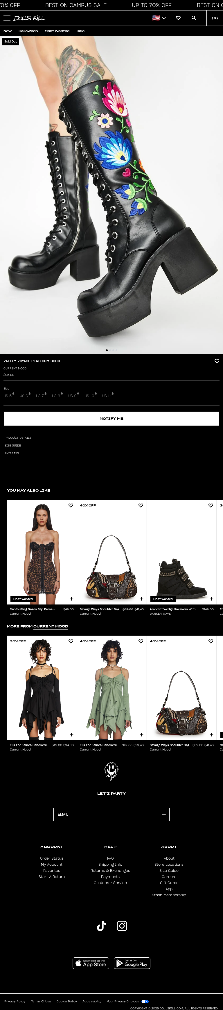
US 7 (40, 396)
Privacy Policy (15, 1001)
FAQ (110, 858)
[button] (74, 5)
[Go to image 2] (110, 350)
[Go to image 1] (107, 350)
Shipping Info (110, 864)
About (169, 858)
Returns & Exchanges (110, 870)
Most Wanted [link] (57, 31)
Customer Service (110, 883)
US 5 (7, 396)
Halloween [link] (28, 31)
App (169, 889)
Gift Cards (169, 883)
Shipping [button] (12, 453)
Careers (169, 877)
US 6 (24, 396)
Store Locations (169, 864)
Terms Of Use (41, 1001)
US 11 (106, 396)
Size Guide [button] (13, 445)
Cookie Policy (67, 1001)
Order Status (51, 858)
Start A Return (52, 877)
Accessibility (91, 1001)
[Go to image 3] (113, 350)
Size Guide (169, 870)
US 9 (72, 396)
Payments (110, 877)
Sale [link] (80, 31)
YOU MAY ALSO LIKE (28, 490)
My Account (51, 864)
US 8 (56, 396)
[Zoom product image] (111, 195)
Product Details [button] (18, 437)
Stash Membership (169, 895)
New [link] (7, 31)
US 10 (89, 396)
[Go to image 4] (116, 350)
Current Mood (14, 368)
